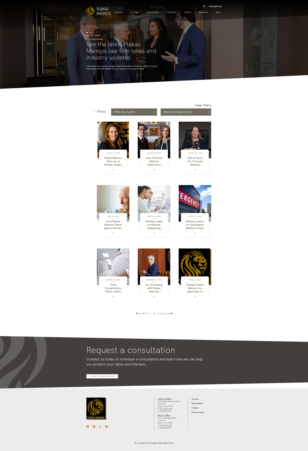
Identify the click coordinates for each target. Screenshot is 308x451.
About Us (118, 12)
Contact (195, 408)
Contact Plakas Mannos (102, 376)
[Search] (204, 6)
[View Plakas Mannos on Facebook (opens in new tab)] (87, 427)
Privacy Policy (198, 412)
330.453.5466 (165, 408)
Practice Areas (153, 12)
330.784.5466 (165, 425)
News (218, 12)
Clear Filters (203, 105)
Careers (187, 12)
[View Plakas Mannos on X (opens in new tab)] (100, 427)
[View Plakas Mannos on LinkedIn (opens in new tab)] (94, 427)
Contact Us (171, 12)
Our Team (134, 12)
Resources (203, 12)
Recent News (197, 403)
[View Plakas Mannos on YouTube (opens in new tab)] (106, 427)
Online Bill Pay (215, 6)
